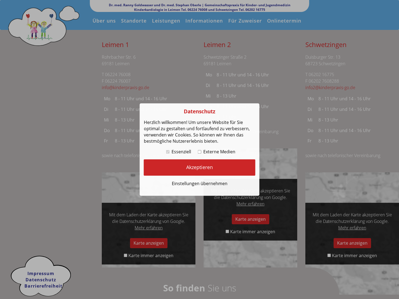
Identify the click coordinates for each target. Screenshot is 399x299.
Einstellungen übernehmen (199, 183)
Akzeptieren (199, 167)
